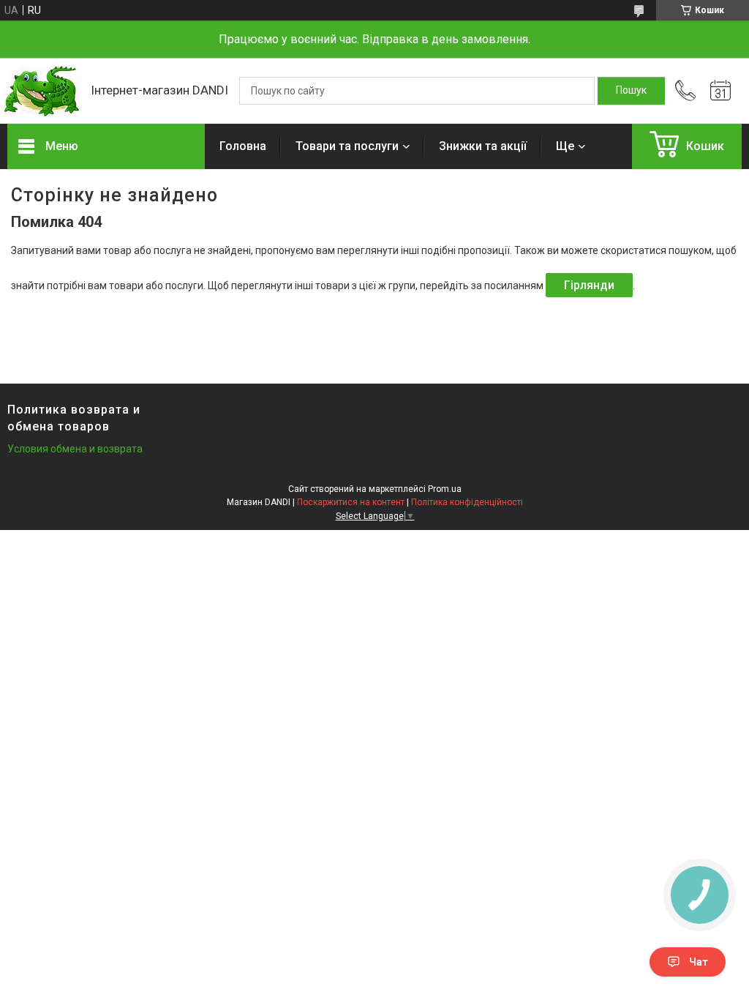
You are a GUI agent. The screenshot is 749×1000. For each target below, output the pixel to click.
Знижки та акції (483, 146)
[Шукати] (631, 91)
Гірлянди (589, 285)
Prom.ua (445, 489)
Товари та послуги (347, 146)
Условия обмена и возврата (75, 449)
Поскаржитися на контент (350, 502)
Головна (242, 146)
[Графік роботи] (720, 90)
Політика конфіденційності (467, 502)
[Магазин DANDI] (42, 91)
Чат (698, 962)
